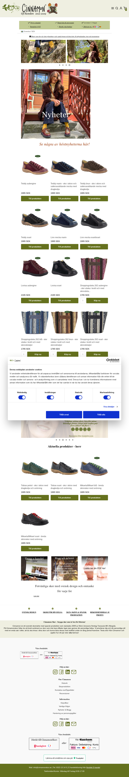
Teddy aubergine (28, 183)
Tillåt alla (101, 415)
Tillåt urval (64, 415)
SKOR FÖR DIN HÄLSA (52, 612)
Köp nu (97, 300)
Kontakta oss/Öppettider (64, 690)
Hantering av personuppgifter (64, 713)
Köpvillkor (64, 703)
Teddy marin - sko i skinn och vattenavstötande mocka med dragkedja (64, 186)
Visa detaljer (108, 407)
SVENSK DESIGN (29, 612)
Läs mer (36, 596)
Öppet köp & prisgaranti (65, 23)
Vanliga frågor (64, 706)
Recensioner (64, 693)
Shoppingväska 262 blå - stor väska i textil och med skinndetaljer (34, 342)
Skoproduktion (64, 686)
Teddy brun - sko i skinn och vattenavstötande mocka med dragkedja (93, 186)
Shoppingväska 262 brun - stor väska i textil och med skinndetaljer (64, 342)
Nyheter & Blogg (64, 710)
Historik (65, 683)
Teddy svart (26, 237)
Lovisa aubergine (29, 285)
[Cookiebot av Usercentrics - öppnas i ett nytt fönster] (108, 360)
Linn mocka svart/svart (90, 237)
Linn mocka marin (59, 237)
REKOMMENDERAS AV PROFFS (100, 613)
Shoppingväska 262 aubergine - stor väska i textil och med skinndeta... (94, 288)
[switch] (50, 397)
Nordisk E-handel (93, 767)
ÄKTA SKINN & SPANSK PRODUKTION (76, 613)
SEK (29, 31)
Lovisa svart (56, 285)
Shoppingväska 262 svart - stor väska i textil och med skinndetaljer (94, 342)
